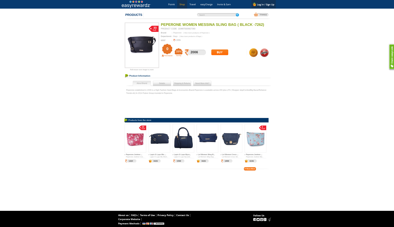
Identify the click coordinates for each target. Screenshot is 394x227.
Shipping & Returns (182, 83)
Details (162, 83)
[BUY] (219, 52)
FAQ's (134, 215)
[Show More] (250, 168)
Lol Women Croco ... (230, 154)
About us (123, 215)
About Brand (142, 83)
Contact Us (182, 215)
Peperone (177, 33)
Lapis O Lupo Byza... (182, 154)
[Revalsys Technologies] (268, 219)
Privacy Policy (165, 215)
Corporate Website (129, 219)
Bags (175, 36)
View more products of (196, 33)
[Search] (237, 14)
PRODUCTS (133, 14)
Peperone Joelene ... (134, 154)
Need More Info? (202, 83)
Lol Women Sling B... (206, 154)
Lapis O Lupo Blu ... (158, 154)
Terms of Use (147, 215)
